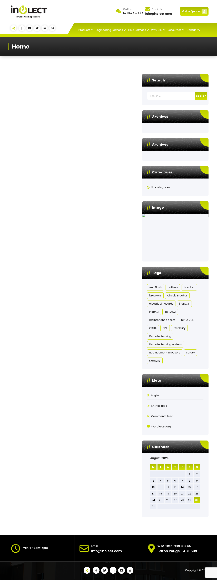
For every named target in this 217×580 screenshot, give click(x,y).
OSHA (153, 328)
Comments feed (162, 416)
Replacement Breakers (164, 352)
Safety (190, 352)
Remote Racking (160, 336)
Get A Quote (191, 11)
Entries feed (159, 406)
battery (172, 287)
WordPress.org (161, 426)
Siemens (154, 361)
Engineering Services (109, 30)
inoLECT (184, 304)
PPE (165, 328)
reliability (179, 328)
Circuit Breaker (177, 295)
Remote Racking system (165, 344)
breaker (189, 287)
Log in (155, 395)
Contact (192, 30)
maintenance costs (162, 320)
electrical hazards (161, 304)
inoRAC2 (170, 312)
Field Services (137, 30)
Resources (174, 30)
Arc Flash (155, 287)
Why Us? (156, 30)
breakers (155, 295)
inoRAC (154, 312)
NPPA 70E (187, 320)
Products (84, 30)
